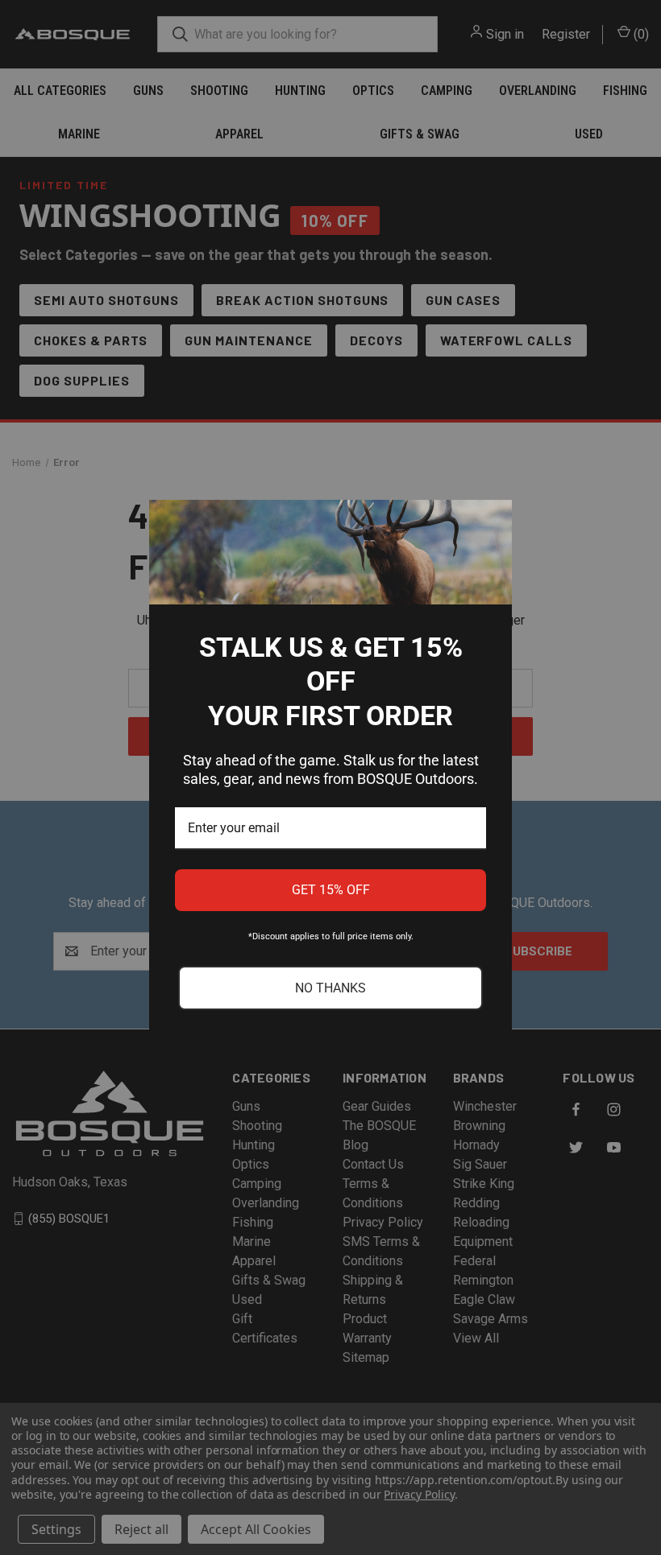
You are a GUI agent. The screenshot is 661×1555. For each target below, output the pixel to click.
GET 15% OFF (331, 889)
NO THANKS (330, 988)
